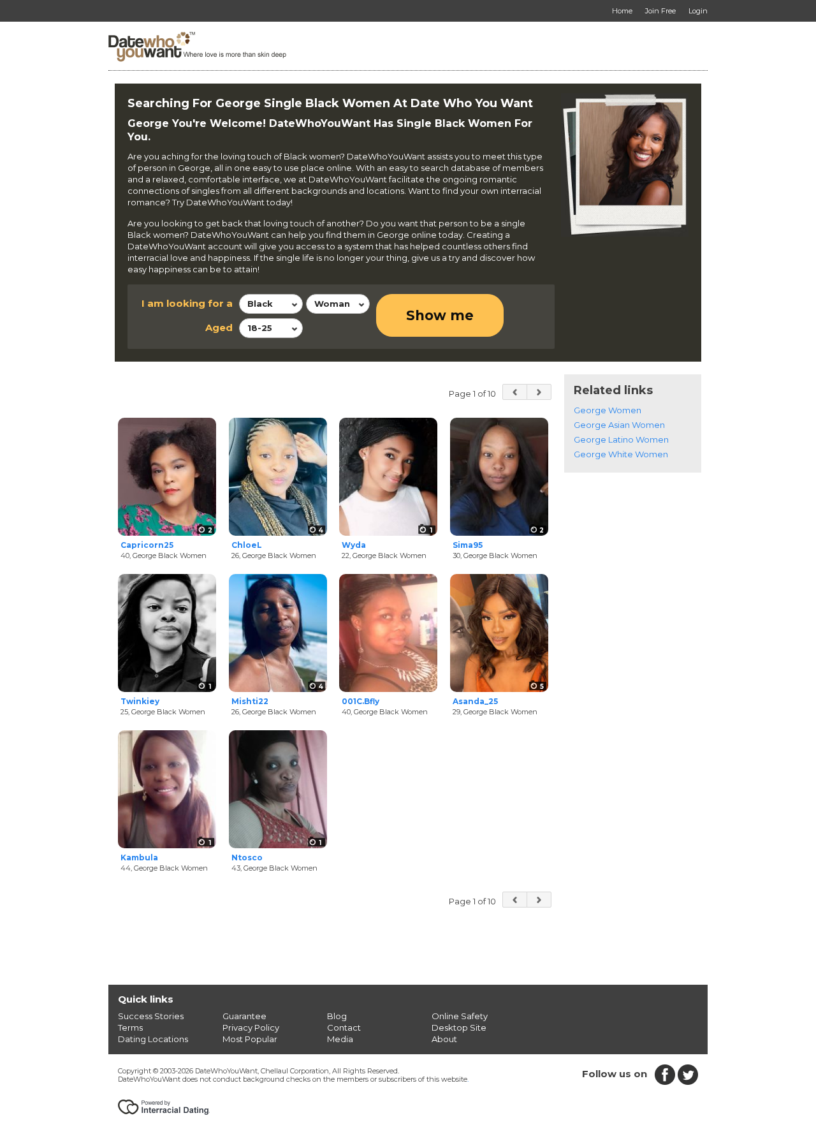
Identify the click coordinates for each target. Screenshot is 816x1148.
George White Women (621, 454)
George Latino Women (621, 439)
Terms (130, 1027)
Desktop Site (459, 1027)
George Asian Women (619, 425)
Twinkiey (139, 701)
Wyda (354, 545)
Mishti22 (249, 701)
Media (340, 1039)
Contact (344, 1027)
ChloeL (246, 545)
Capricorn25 (146, 545)
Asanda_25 (475, 701)
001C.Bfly (360, 701)
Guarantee (244, 1016)
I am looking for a (187, 303)
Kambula (139, 857)
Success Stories (151, 1016)
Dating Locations (153, 1039)
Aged (219, 327)
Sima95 (468, 545)
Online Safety (460, 1016)
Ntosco (247, 857)
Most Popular (249, 1039)
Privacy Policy (250, 1027)
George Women (607, 410)
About (444, 1039)
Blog (337, 1016)
